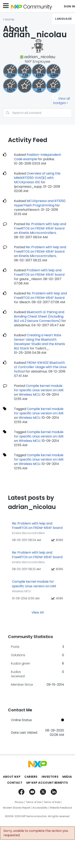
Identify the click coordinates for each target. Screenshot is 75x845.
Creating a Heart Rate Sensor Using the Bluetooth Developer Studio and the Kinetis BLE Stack (39, 342)
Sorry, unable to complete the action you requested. (35, 833)
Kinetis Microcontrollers (37, 232)
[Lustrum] (10, 85)
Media (67, 777)
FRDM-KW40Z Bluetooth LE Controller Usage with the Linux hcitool (40, 367)
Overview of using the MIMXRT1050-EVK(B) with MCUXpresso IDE (37, 177)
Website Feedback (61, 808)
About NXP (11, 777)
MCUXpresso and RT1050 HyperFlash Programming (39, 203)
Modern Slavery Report (16, 808)
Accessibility (40, 808)
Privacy (19, 802)
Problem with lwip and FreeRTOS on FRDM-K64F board (39, 272)
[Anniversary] (53, 85)
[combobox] (37, 113)
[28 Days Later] (39, 85)
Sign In (69, 6)
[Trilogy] (39, 71)
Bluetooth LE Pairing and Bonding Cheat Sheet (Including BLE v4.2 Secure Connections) (39, 316)
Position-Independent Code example (37, 156)
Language (63, 19)
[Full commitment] (24, 71)
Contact (14, 783)
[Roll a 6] (10, 71)
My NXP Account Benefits (47, 783)
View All (38, 612)
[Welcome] (24, 85)
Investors (50, 777)
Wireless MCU (29, 394)
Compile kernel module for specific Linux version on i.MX (39, 387)
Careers (31, 777)
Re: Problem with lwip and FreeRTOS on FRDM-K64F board (40, 226)
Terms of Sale (52, 802)
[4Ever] (53, 71)
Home (9, 19)
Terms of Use (33, 802)
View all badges (61, 100)
